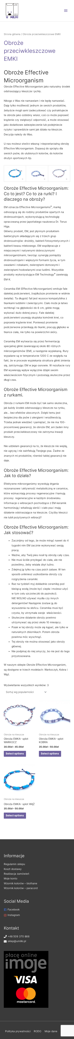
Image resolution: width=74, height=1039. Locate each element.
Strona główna (12, 34)
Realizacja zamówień (16, 873)
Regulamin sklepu (14, 864)
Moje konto (10, 878)
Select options (15, 753)
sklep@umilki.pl (17, 941)
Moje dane (51, 1031)
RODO (37, 1031)
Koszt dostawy (13, 869)
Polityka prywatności (18, 1031)
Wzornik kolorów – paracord (21, 888)
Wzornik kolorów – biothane (20, 883)
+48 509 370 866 (19, 936)
